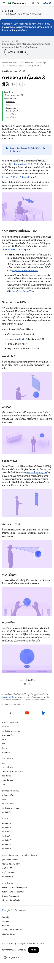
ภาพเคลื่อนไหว (20, 339)
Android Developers (9, 63)
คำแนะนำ (37, 66)
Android (5, 727)
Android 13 (6, 840)
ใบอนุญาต (21, 943)
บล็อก (4, 748)
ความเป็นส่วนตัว (8, 780)
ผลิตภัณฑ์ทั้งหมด (8, 934)
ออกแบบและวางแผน (28, 63)
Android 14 (6, 836)
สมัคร (33, 949)
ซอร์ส (4, 739)
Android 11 (6, 848)
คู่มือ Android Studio (10, 859)
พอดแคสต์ (6, 752)
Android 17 (6, 823)
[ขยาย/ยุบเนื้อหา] (12, 92)
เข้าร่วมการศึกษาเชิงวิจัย (11, 900)
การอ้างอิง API (7, 868)
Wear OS (6, 799)
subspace (16, 249)
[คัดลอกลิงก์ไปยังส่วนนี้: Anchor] (13, 407)
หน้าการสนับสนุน (11, 30)
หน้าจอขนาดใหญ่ (8, 795)
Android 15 (6, 832)
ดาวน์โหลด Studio (9, 872)
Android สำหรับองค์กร (11, 731)
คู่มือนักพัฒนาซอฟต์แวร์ (11, 864)
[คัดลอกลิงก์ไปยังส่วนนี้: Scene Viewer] (21, 461)
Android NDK (7, 876)
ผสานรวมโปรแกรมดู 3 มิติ (36, 472)
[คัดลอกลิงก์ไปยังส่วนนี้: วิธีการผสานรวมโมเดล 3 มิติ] (39, 231)
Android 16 (6, 827)
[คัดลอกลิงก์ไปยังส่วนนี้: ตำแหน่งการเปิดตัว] (23, 524)
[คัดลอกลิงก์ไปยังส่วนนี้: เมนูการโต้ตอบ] (19, 622)
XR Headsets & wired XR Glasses (24, 14)
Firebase (5, 925)
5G (3, 784)
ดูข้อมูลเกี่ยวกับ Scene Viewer (23, 291)
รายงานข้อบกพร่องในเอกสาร (13, 892)
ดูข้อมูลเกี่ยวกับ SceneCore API (24, 270)
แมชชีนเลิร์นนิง (7, 767)
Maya (15, 177)
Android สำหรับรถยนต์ (11, 808)
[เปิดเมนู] (4, 3)
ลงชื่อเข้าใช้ (47, 3)
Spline (25, 177)
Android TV (6, 812)
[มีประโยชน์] (20, 71)
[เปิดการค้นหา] (33, 3)
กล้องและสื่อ (6, 776)
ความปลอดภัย (7, 735)
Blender (5, 177)
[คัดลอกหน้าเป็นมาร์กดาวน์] (20, 84)
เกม (3, 763)
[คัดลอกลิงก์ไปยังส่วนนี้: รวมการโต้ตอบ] (19, 575)
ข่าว (3, 743)
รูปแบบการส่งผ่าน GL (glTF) (24, 164)
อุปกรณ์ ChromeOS (10, 804)
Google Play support (10, 896)
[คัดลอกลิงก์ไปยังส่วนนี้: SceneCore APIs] (29, 302)
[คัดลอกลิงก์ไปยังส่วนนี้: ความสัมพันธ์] (17, 356)
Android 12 (6, 844)
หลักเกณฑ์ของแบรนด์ (35, 943)
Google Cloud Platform (12, 930)
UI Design (7, 11)
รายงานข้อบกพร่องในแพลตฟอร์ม (15, 887)
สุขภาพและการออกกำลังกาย (12, 771)
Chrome (5, 921)
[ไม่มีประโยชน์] (24, 71)
